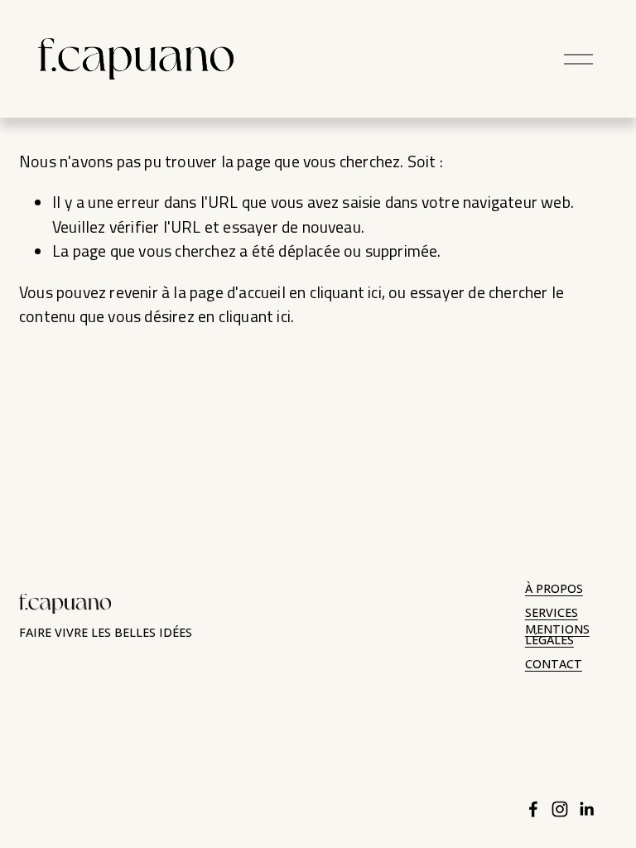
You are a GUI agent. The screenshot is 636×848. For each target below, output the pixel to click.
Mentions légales (557, 635)
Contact (553, 664)
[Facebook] (533, 809)
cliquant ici (346, 292)
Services (551, 613)
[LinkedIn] (586, 809)
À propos (554, 589)
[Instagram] (560, 809)
